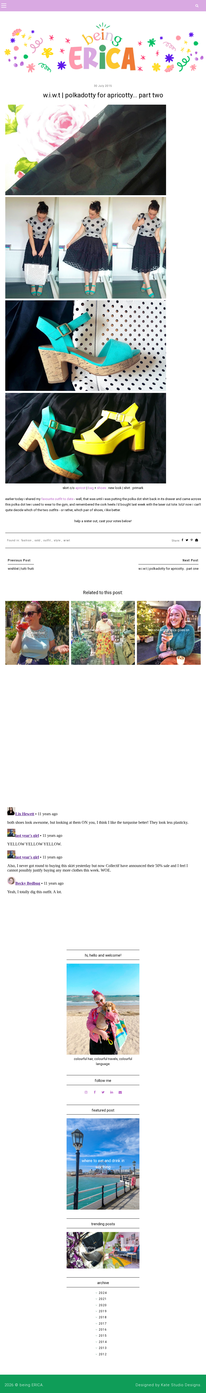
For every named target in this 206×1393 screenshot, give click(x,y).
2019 (103, 1311)
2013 (103, 1348)
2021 (103, 1299)
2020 (103, 1305)
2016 (103, 1329)
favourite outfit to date (57, 499)
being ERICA (31, 1385)
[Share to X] (187, 540)
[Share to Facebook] (182, 540)
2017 (103, 1323)
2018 (103, 1317)
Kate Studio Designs (180, 1385)
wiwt (67, 540)
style (57, 540)
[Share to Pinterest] (192, 540)
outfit (47, 540)
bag (91, 488)
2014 (103, 1342)
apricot (80, 488)
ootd (37, 540)
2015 (103, 1335)
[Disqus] (103, 738)
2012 (103, 1354)
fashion (26, 540)
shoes (102, 488)
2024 (103, 1293)
